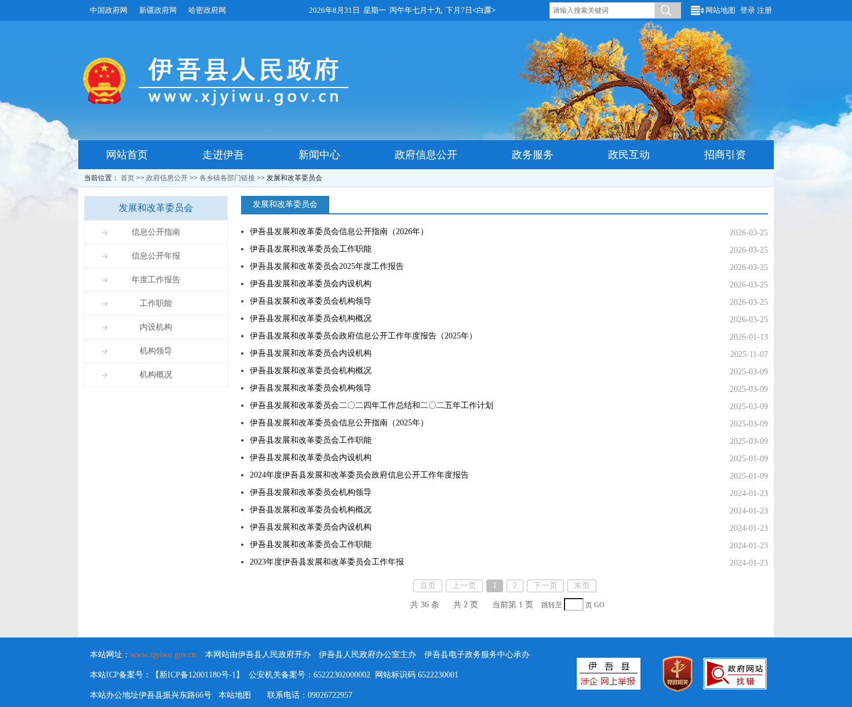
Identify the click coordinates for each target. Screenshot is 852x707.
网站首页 (127, 155)
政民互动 (629, 155)
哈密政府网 (207, 10)
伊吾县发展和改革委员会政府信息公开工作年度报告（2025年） (363, 335)
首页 (127, 178)
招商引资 (725, 155)
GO (599, 605)
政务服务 (533, 155)
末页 (582, 585)
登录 (747, 10)
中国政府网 (109, 10)
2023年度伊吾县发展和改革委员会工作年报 (327, 561)
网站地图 (720, 10)
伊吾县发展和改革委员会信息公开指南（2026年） (339, 231)
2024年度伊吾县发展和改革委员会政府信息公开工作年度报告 (359, 475)
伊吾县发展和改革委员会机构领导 (311, 301)
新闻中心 (319, 155)
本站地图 (235, 695)
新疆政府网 (158, 10)
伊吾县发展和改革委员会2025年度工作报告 (327, 266)
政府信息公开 (426, 155)
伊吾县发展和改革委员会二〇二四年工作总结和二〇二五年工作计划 (371, 405)
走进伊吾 (223, 155)
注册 (764, 10)
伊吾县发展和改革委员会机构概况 (311, 318)
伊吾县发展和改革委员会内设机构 (311, 283)
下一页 (545, 585)
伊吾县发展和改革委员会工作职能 (311, 249)
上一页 (464, 585)
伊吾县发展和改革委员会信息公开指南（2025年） (339, 422)
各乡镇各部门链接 (227, 178)
